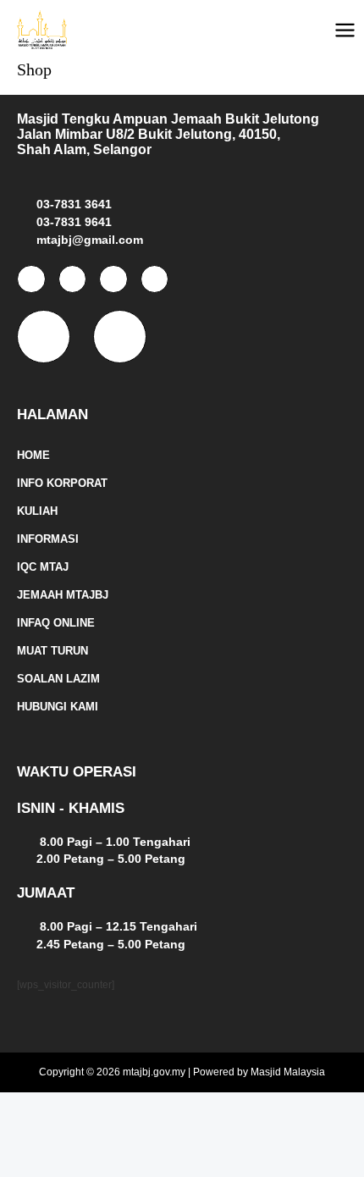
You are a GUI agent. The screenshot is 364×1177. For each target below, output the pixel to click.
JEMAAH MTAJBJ (62, 594)
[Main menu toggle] (345, 30)
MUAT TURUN (52, 650)
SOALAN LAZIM (58, 678)
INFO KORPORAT (62, 483)
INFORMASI (48, 539)
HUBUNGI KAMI (57, 706)
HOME (33, 455)
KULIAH (37, 511)
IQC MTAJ (43, 567)
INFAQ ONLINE (56, 622)
